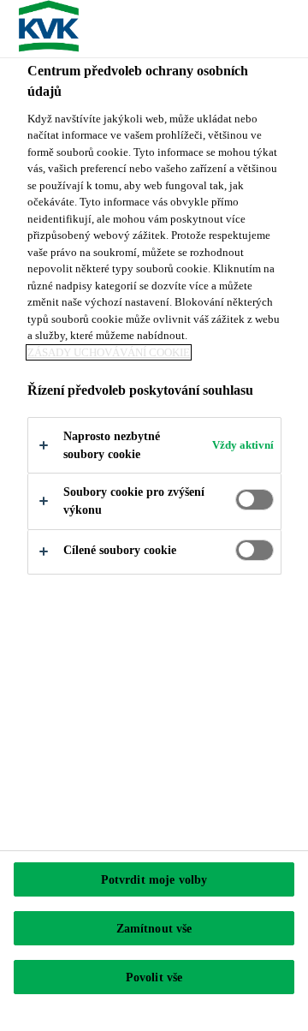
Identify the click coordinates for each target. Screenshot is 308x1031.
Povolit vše (154, 977)
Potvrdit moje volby (154, 879)
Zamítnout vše (154, 928)
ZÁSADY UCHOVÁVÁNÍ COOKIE (108, 352)
